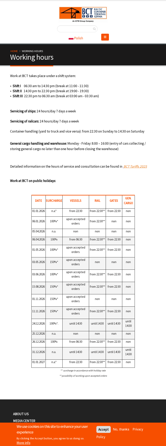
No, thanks (121, 429)
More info (23, 443)
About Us (21, 414)
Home (14, 51)
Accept (103, 429)
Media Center (24, 421)
